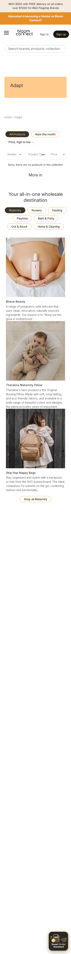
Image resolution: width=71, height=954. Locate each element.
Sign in (44, 34)
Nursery (37, 210)
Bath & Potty (46, 218)
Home (8, 117)
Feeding (57, 210)
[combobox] (35, 48)
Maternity (15, 210)
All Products (17, 134)
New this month (45, 134)
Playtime (22, 218)
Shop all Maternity (35, 499)
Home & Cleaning (49, 226)
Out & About (19, 226)
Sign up (61, 34)
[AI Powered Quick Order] (58, 941)
